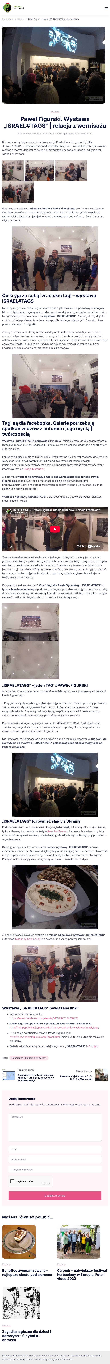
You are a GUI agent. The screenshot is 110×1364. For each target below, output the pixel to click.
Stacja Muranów (34, 468)
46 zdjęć (92, 1046)
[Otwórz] (106, 8)
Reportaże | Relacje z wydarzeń (29, 1057)
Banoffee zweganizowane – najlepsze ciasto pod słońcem (27, 1272)
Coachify (37, 1359)
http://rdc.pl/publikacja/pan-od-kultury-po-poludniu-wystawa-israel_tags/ (54, 1027)
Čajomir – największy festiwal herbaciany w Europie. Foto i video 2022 (82, 1274)
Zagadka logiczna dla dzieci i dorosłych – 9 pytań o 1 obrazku (26, 1336)
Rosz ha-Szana (56, 831)
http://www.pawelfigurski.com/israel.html (35, 1036)
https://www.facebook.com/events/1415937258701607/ (44, 1018)
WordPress (67, 1359)
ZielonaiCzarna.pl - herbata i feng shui (49, 1355)
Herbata (55, 111)
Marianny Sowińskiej (27, 938)
